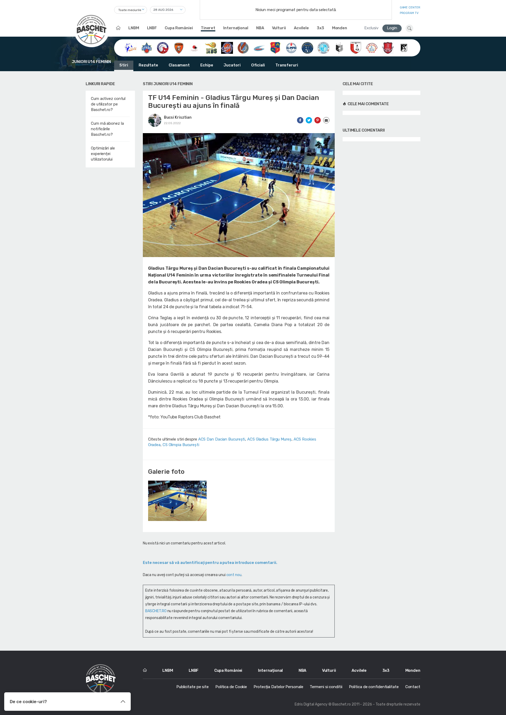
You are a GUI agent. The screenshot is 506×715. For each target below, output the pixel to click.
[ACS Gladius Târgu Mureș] (195, 47)
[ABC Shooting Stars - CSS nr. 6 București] (147, 47)
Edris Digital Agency (311, 704)
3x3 (320, 28)
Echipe (206, 65)
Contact (412, 686)
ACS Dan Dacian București (221, 439)
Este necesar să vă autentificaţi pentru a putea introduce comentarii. (210, 562)
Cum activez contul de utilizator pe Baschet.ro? (108, 104)
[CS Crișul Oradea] (243, 47)
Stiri (123, 65)
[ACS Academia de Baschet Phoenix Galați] (163, 47)
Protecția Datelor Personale (278, 686)
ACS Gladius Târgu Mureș (269, 439)
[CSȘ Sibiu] (356, 47)
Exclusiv (371, 28)
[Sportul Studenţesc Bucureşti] (404, 47)
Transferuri (286, 65)
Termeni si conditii (326, 686)
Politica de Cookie (231, 686)
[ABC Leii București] (131, 47)
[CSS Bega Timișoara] (307, 47)
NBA (260, 28)
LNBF (152, 28)
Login (392, 28)
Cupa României (179, 28)
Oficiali (258, 65)
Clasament (179, 65)
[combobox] (130, 10)
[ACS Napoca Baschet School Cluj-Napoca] (211, 47)
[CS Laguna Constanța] (259, 47)
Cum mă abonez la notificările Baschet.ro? (107, 129)
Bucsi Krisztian (178, 117)
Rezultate (148, 65)
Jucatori (231, 65)
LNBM (133, 28)
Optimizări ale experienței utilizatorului (103, 154)
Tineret (208, 28)
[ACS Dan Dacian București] (179, 47)
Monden (339, 28)
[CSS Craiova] (323, 47)
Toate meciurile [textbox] (129, 10)
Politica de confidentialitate (374, 686)
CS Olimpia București (181, 444)
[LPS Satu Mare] (388, 47)
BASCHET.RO (156, 611)
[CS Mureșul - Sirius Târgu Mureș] (275, 47)
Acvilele (301, 28)
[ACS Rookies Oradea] (227, 47)
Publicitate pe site (192, 686)
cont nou (233, 575)
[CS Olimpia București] (291, 47)
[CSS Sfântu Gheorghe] (340, 47)
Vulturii (279, 28)
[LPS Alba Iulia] (372, 47)
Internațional (235, 28)
